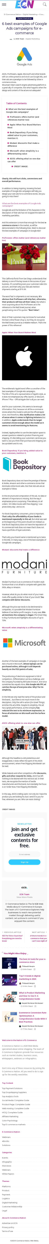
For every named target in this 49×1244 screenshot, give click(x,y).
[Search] (44, 4)
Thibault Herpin (28, 966)
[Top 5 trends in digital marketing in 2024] (9, 980)
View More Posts (25, 897)
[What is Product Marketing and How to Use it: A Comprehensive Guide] (9, 996)
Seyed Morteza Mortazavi (32, 1003)
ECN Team (20, 39)
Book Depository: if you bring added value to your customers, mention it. (22, 135)
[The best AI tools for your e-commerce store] (9, 963)
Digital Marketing (25, 18)
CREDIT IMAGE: (21, 166)
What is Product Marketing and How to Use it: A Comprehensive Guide (32, 996)
